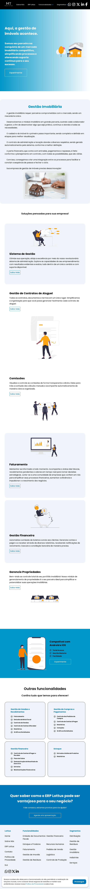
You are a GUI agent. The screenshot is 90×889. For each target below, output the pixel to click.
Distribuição (75, 836)
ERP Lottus (31, 5)
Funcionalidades (45, 5)
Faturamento (29, 849)
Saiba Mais (15, 272)
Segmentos (61, 5)
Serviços (73, 862)
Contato (8, 851)
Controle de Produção (56, 860)
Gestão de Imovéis (31, 854)
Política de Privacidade (34, 884)
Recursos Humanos (55, 844)
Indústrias (74, 857)
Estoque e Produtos (32, 844)
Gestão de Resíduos (32, 860)
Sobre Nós (20, 5)
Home (7, 836)
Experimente (15, 72)
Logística (50, 854)
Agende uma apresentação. (45, 815)
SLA (6, 865)
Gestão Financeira (54, 836)
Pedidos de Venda (54, 849)
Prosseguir (79, 882)
